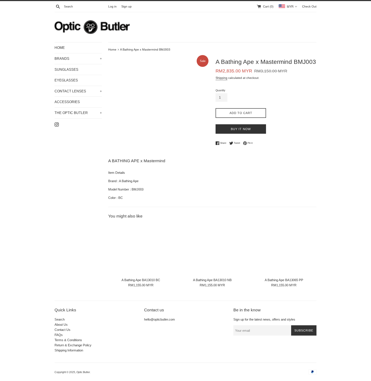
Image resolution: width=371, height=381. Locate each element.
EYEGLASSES (66, 80)
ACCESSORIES (67, 102)
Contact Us (62, 330)
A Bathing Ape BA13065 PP (284, 280)
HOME (60, 48)
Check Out (309, 6)
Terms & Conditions (68, 340)
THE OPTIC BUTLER (78, 113)
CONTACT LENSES (78, 91)
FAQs (59, 335)
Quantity (220, 90)
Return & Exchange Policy (73, 345)
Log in (112, 6)
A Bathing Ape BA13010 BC (141, 280)
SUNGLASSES (66, 69)
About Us (61, 324)
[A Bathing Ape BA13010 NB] (212, 249)
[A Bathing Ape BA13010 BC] (140, 249)
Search (60, 319)
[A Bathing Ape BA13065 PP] (283, 249)
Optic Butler (83, 372)
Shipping (221, 78)
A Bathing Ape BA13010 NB (212, 280)
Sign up (126, 6)
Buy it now (241, 129)
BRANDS (78, 58)
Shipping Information (69, 350)
